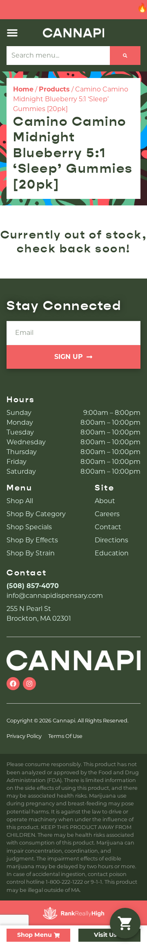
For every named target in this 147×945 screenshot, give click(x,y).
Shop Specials (29, 527)
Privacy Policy (24, 736)
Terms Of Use (65, 736)
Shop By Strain (31, 553)
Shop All (20, 501)
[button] (12, 32)
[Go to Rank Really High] (73, 913)
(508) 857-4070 (33, 586)
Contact (108, 527)
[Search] (125, 55)
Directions (111, 540)
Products (54, 89)
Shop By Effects (32, 540)
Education (112, 553)
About (105, 501)
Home (23, 89)
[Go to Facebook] (13, 683)
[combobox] (58, 55)
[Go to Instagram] (29, 683)
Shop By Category (36, 514)
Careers (107, 514)
